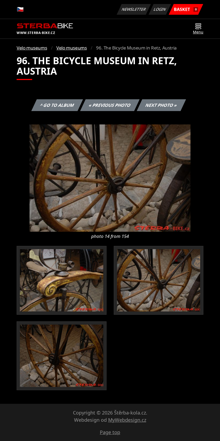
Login (160, 9)
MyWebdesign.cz (127, 420)
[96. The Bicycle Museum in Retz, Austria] (110, 178)
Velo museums (32, 48)
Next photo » (161, 105)
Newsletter (134, 9)
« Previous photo (110, 105)
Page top (110, 432)
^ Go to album (57, 105)
